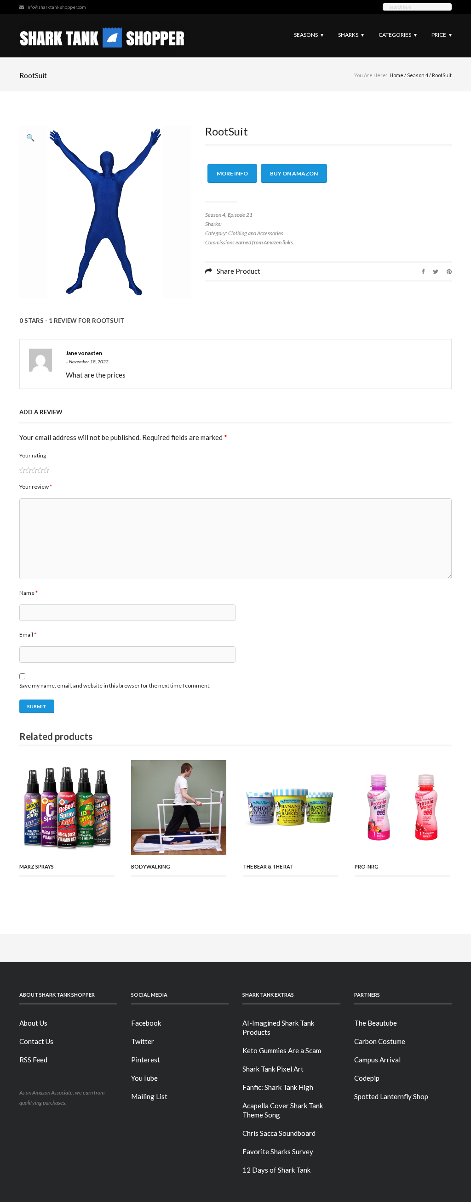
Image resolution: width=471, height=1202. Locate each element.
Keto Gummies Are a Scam (281, 1050)
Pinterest (145, 1059)
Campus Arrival (377, 1059)
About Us (33, 1023)
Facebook (146, 1023)
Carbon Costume (379, 1041)
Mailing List (149, 1096)
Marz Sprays (36, 866)
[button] (30, 137)
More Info (232, 173)
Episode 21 (240, 214)
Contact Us (36, 1041)
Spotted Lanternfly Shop (391, 1096)
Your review (35, 486)
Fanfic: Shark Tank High (277, 1087)
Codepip (366, 1078)
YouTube (144, 1078)
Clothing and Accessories (255, 233)
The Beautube (375, 1023)
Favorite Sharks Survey (277, 1151)
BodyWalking (150, 866)
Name (28, 592)
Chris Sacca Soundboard (279, 1133)
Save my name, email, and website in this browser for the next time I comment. (115, 685)
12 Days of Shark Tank (276, 1170)
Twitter (142, 1041)
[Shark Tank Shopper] (102, 35)
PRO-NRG (367, 866)
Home (396, 75)
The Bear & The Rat (268, 866)
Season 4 (417, 75)
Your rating (32, 455)
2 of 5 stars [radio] (25, 470)
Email (27, 634)
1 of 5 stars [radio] (22, 470)
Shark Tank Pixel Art (273, 1069)
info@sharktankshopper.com (56, 7)
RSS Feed (33, 1059)
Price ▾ (441, 34)
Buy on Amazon (294, 173)
